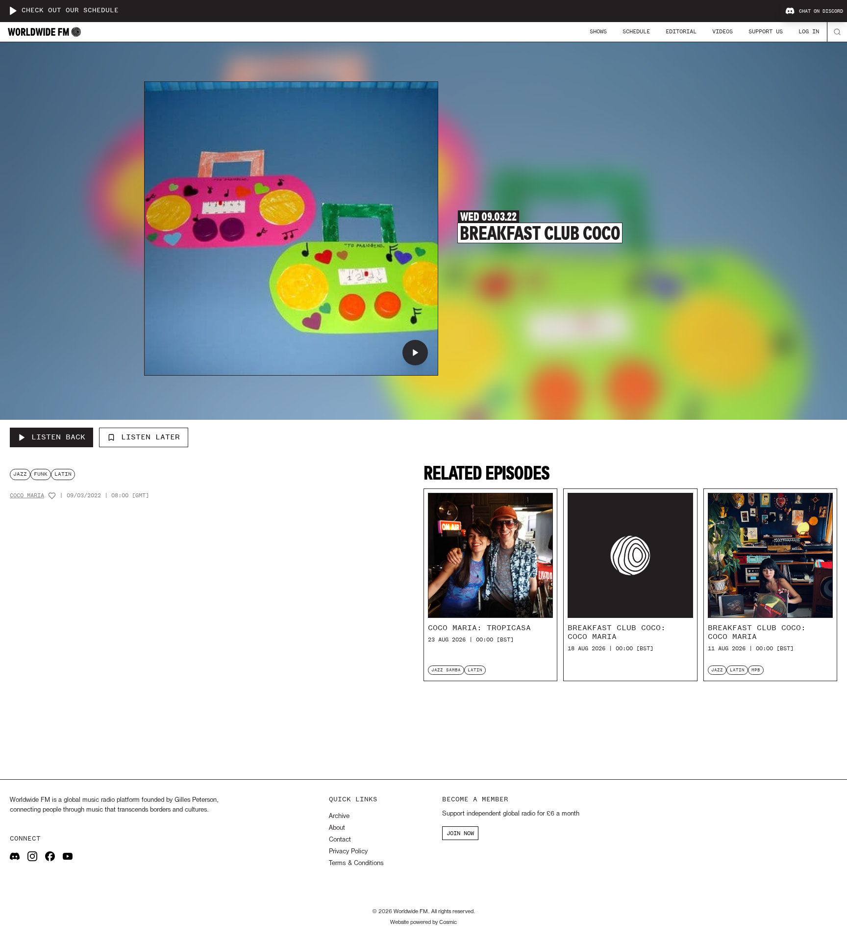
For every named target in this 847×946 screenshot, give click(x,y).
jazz (20, 474)
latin (63, 474)
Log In (808, 31)
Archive (339, 816)
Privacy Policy (348, 851)
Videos (722, 31)
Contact (340, 840)
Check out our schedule (70, 10)
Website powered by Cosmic (423, 922)
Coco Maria (27, 495)
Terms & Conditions (356, 863)
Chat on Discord (821, 11)
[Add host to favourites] (52, 496)
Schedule (636, 31)
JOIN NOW (460, 833)
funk (41, 474)
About (337, 828)
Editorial (681, 31)
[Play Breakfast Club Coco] (415, 352)
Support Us (765, 31)
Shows (598, 31)
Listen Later (150, 437)
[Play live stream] (13, 11)
